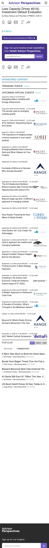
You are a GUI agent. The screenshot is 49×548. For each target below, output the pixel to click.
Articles (8, 348)
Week (32, 343)
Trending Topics (12, 86)
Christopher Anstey (10, 372)
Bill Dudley (7, 357)
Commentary (23, 348)
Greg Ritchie (8, 387)
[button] (3, 22)
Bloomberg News (19, 357)
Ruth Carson (8, 364)
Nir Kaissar (7, 379)
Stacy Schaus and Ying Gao (15, 15)
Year (44, 343)
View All (26, 86)
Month (38, 343)
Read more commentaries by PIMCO (19, 38)
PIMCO (32, 15)
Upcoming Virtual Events (18, 92)
